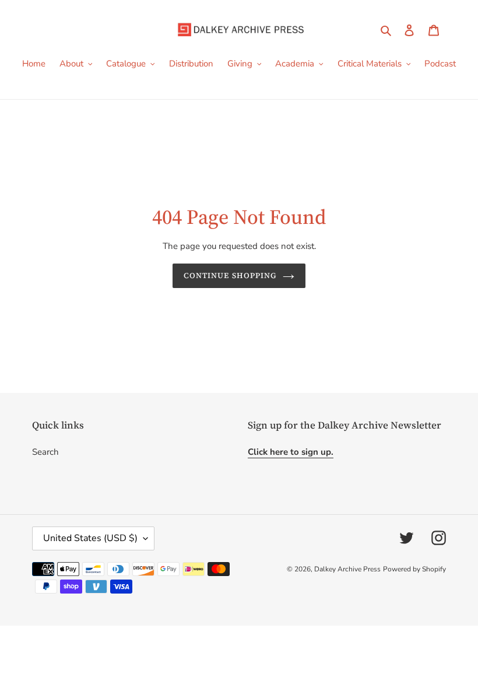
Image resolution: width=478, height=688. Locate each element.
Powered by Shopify (414, 569)
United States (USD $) (90, 538)
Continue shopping (230, 275)
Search (45, 452)
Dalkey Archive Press (347, 569)
